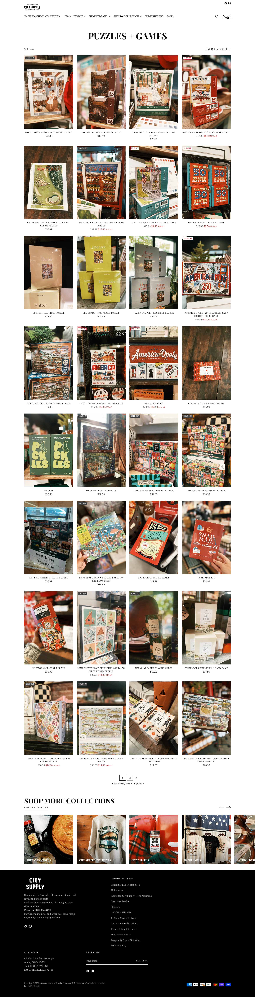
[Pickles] (48, 450)
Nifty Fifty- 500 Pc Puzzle (101, 491)
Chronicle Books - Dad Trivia (206, 403)
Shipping (115, 907)
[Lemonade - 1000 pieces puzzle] (101, 272)
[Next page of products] (136, 778)
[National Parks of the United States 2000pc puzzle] (206, 718)
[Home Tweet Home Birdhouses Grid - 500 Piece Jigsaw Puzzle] (101, 627)
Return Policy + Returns (123, 929)
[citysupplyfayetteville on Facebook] (225, 3)
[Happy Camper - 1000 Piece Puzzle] (153, 272)
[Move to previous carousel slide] (221, 807)
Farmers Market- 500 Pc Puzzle (206, 491)
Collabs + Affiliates (121, 912)
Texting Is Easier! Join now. (125, 884)
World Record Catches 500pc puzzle (49, 403)
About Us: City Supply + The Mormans (131, 895)
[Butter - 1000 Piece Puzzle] (48, 272)
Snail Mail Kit (206, 578)
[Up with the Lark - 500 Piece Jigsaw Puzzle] (153, 92)
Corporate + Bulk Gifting (124, 923)
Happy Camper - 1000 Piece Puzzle (154, 313)
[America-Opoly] (153, 363)
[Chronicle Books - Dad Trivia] (206, 363)
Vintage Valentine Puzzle (48, 668)
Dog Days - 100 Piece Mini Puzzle (101, 132)
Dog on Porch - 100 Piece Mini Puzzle (154, 223)
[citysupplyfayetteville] (32, 7)
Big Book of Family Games (154, 578)
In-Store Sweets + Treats (123, 918)
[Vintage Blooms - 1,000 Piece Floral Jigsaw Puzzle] (48, 718)
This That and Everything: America (101, 403)
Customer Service (120, 901)
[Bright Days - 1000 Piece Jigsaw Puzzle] (48, 92)
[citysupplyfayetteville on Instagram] (229, 3)
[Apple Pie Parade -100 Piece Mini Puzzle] (206, 92)
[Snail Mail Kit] (206, 537)
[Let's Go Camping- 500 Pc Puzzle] (48, 537)
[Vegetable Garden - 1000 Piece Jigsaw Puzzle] (101, 182)
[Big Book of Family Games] (153, 537)
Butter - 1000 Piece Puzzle (49, 313)
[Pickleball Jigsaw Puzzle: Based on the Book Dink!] (101, 537)
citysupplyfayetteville (49, 983)
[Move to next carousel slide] (228, 807)
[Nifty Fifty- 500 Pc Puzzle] (101, 450)
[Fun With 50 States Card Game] (206, 182)
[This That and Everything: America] (101, 363)
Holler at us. (117, 890)
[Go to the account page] (223, 16)
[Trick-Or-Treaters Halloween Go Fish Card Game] (153, 718)
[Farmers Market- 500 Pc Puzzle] (206, 450)
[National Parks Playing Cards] (153, 627)
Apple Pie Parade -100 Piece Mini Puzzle (206, 132)
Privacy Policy (118, 945)
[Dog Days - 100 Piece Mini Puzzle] (101, 92)
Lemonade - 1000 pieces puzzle (101, 313)
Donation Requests (121, 934)
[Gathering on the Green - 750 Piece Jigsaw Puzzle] (48, 182)
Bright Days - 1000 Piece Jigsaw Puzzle (48, 132)
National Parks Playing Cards (154, 668)
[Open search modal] (217, 16)
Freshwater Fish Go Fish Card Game (206, 668)
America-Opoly (154, 403)
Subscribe (142, 961)
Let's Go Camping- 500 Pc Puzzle (48, 578)
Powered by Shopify (32, 986)
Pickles (48, 491)
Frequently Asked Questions (125, 940)
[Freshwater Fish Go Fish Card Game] (206, 627)
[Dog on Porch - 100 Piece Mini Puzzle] (153, 182)
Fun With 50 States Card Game (206, 223)
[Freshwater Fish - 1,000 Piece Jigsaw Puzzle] (101, 718)
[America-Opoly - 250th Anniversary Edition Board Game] (206, 272)
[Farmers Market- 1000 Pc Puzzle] (153, 450)
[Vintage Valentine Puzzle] (48, 627)
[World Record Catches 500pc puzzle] (48, 363)
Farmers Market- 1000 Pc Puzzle (153, 491)
